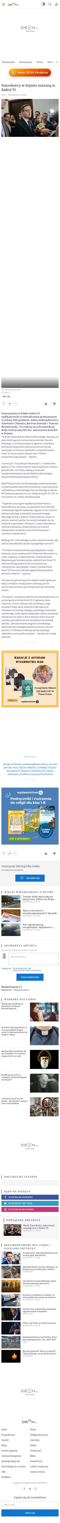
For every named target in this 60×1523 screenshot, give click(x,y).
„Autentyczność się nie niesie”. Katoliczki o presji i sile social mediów (14, 1101)
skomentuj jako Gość (24, 968)
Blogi (4, 1445)
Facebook (24, 1489)
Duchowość (35, 1450)
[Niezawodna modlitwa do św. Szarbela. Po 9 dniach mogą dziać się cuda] (44, 1059)
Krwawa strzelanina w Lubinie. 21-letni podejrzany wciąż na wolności (39, 1296)
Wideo (50, 62)
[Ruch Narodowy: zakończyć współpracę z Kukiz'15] (12, 1230)
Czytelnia (34, 1440)
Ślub (3, 1471)
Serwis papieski (9, 1450)
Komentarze (25, 62)
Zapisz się (30, 1513)
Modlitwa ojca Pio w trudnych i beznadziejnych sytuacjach (14, 1077)
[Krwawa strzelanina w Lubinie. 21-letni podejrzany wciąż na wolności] (11, 1300)
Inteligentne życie (39, 1435)
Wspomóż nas (33, 878)
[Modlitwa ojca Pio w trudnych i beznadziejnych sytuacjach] (44, 1083)
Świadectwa (36, 1461)
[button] (43, 4)
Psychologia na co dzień (13, 1466)
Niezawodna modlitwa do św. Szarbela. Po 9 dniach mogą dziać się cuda (13, 1053)
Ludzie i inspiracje (39, 1466)
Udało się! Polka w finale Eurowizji (39, 1323)
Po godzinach (8, 1435)
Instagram (35, 1489)
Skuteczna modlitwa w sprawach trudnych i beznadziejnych (12, 1006)
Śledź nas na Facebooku (20, 1197)
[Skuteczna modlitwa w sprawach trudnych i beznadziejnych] (44, 1012)
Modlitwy (6, 1477)
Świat (3, 95)
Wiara (40, 62)
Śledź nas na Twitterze (20, 1203)
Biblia (33, 1456)
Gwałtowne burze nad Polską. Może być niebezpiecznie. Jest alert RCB (40, 1338)
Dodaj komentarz (30, 977)
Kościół (5, 1440)
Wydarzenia (8, 62)
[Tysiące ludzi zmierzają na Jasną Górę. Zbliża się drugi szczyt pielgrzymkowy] (11, 901)
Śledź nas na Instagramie (21, 1209)
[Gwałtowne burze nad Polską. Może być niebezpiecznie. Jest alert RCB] (11, 1342)
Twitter (30, 1489)
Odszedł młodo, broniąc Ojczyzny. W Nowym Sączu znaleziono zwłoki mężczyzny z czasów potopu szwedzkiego (40, 1270)
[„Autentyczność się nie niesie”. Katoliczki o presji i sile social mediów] (44, 1106)
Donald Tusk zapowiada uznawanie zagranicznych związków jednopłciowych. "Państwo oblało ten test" (39, 1313)
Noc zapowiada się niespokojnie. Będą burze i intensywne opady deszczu (38, 927)
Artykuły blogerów (10, 1461)
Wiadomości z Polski (17, 95)
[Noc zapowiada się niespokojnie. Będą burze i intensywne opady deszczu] (11, 929)
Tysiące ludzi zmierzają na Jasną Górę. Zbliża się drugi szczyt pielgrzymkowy (38, 899)
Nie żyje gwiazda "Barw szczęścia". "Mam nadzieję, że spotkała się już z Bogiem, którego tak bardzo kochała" (40, 1355)
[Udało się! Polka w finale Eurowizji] (11, 1328)
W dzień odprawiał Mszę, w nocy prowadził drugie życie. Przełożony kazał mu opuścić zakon (14, 1031)
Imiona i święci (37, 1471)
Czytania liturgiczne (11, 1456)
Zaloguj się (6, 968)
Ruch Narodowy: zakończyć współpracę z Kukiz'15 (38, 1226)
